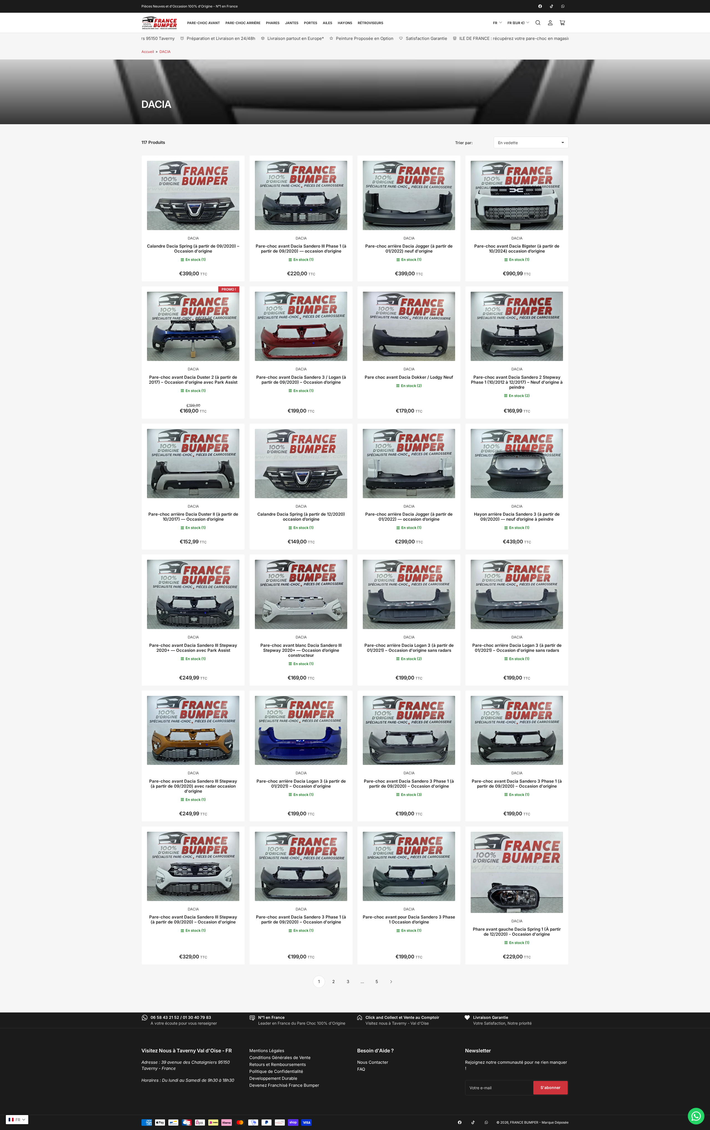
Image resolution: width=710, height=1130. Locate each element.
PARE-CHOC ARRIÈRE (242, 23)
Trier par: (464, 142)
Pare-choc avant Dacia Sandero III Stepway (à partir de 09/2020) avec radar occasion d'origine (193, 786)
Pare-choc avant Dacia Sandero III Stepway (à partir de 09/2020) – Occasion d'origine (193, 919)
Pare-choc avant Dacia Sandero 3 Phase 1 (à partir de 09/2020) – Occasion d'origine (409, 783)
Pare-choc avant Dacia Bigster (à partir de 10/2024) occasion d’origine (516, 248)
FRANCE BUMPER (524, 1122)
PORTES (310, 23)
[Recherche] (538, 23)
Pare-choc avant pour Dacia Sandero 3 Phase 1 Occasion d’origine (409, 919)
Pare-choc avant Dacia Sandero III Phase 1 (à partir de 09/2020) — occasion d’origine (301, 248)
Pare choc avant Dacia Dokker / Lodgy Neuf (409, 377)
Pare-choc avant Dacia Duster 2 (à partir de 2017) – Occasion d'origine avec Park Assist (193, 380)
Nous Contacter (372, 1062)
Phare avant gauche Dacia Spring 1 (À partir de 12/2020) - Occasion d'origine (517, 932)
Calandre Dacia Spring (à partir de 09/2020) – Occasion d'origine (193, 248)
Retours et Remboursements (277, 1064)
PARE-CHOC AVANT (203, 23)
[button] (17, 1119)
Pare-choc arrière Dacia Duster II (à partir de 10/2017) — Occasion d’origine (193, 516)
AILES (327, 23)
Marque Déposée (555, 1122)
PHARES (273, 23)
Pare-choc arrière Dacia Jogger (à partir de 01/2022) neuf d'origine (409, 248)
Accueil (147, 51)
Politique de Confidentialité (276, 1071)
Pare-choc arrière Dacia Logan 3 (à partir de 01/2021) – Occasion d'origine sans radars (409, 648)
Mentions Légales (266, 1050)
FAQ (361, 1069)
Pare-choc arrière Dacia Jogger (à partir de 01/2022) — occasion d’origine (409, 516)
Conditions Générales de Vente (280, 1057)
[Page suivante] (391, 982)
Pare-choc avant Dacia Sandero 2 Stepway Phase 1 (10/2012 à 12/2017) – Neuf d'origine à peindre (517, 382)
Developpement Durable (273, 1078)
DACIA (165, 51)
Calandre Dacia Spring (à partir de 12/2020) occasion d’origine (301, 516)
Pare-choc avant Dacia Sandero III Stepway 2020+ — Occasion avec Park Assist (193, 648)
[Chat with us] (696, 1116)
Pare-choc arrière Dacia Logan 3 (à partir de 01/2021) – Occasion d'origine (301, 783)
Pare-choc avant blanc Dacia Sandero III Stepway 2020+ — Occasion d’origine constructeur (301, 650)
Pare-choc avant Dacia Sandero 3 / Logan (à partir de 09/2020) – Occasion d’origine (301, 380)
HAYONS (345, 23)
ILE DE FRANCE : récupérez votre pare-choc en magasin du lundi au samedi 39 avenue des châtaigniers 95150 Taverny (509, 38)
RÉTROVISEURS (370, 23)
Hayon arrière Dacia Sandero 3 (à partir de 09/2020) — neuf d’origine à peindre (517, 516)
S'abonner (551, 1087)
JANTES (291, 23)
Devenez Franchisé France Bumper (284, 1085)
